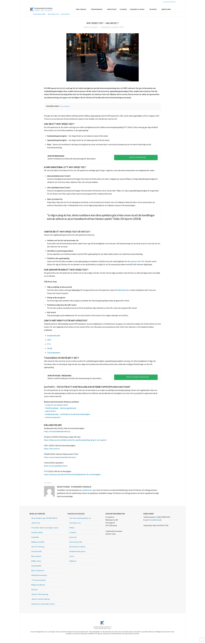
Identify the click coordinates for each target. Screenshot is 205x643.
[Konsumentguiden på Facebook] (109, 538)
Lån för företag (37, 547)
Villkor (72, 528)
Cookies (72, 532)
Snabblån (35, 537)
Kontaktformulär (155, 520)
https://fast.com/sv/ (52, 449)
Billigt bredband (38, 585)
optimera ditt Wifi (137, 261)
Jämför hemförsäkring (40, 599)
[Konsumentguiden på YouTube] (106, 538)
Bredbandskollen (122, 290)
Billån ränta (36, 561)
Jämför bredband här (137, 157)
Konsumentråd (75, 542)
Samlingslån (36, 566)
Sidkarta (72, 561)
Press (71, 556)
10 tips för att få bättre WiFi (56, 405)
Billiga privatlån (37, 542)
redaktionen (87, 490)
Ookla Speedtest (53, 353)
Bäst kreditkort (37, 570)
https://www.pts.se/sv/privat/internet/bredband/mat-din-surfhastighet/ (72, 474)
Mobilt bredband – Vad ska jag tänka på (60, 408)
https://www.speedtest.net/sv (56, 466)
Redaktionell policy (77, 551)
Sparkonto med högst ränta (43, 604)
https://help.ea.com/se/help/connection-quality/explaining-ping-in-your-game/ (75, 440)
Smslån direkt (37, 532)
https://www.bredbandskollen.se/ (57, 431)
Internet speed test (52, 417)
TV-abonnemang (38, 580)
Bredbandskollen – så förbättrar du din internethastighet (67, 414)
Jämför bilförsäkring (39, 594)
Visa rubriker (65, 106)
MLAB (49, 348)
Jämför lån (35, 523)
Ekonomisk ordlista (77, 547)
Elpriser (34, 589)
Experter (73, 537)
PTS (49, 344)
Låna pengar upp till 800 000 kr (44, 518)
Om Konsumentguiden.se (80, 518)
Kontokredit (36, 551)
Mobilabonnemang (39, 575)
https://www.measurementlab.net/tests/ (60, 457)
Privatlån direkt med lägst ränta (44, 528)
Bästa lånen (36, 556)
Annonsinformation (169, 1)
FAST (49, 340)
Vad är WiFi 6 (50, 411)
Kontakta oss (75, 523)
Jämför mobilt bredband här (137, 377)
